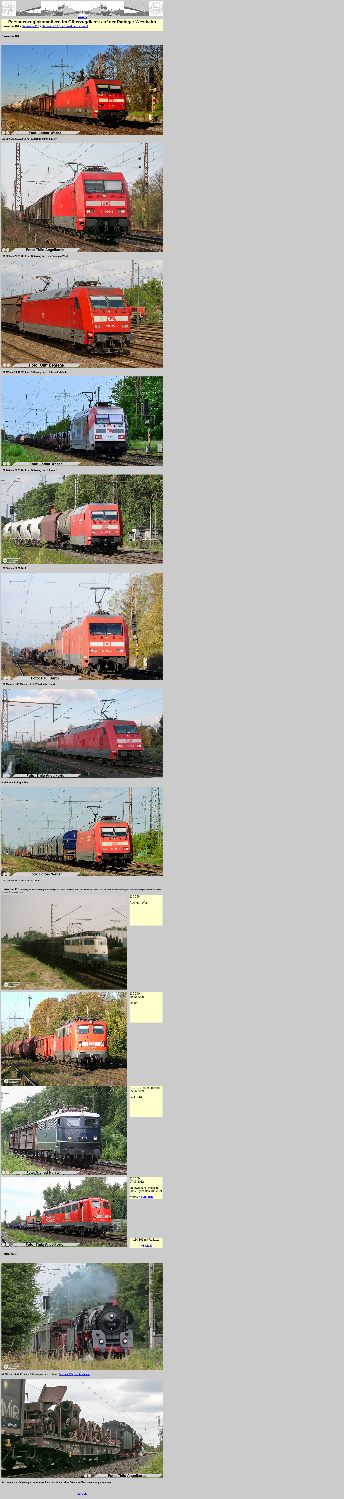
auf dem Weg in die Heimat (75, 1374)
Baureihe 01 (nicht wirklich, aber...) (65, 26)
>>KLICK (146, 1245)
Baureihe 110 (30, 26)
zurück (82, 17)
